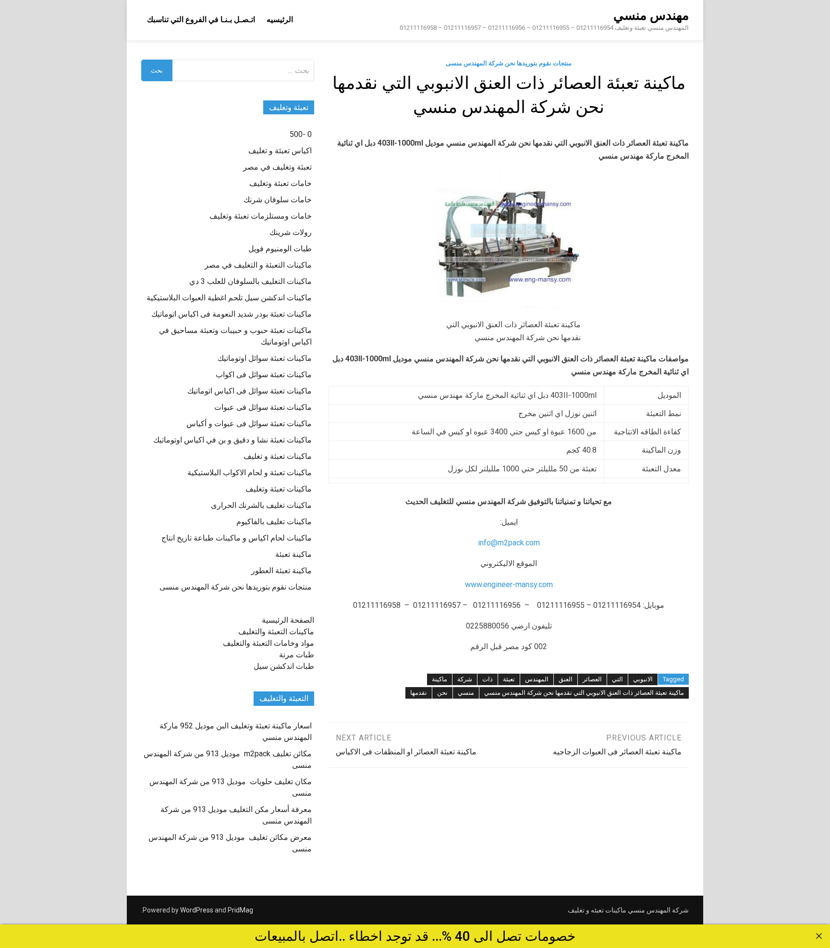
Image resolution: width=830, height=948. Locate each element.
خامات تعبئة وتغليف (280, 183)
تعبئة (509, 679)
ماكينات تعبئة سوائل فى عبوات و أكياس (249, 423)
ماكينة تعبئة (293, 554)
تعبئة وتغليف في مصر (277, 167)
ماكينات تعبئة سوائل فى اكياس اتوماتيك (249, 390)
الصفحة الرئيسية (288, 620)
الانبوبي (643, 679)
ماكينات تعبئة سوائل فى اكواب (264, 374)
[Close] (819, 936)
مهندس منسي (651, 15)
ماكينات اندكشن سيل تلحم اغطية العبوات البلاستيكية (229, 297)
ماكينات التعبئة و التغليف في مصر (258, 265)
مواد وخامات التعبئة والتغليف (268, 643)
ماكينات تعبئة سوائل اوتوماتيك (265, 358)
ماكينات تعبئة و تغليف (278, 456)
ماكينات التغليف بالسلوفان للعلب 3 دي (250, 281)
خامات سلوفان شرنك (278, 199)
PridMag (240, 910)
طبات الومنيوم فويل (280, 248)
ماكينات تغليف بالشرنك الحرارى (261, 505)
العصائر (592, 679)
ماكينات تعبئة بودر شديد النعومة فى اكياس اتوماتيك (231, 314)
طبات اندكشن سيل (284, 666)
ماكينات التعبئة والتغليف (276, 631)
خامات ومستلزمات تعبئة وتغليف (260, 216)
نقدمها (418, 692)
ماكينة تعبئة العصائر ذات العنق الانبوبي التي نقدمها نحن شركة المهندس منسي (584, 692)
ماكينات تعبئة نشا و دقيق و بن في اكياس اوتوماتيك (232, 439)
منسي (466, 692)
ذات (487, 679)
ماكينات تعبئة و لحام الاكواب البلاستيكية (249, 472)
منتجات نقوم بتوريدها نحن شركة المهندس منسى (509, 63)
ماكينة (439, 679)
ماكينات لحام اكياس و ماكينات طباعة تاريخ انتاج (236, 537)
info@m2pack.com (509, 542)
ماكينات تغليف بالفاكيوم (274, 521)
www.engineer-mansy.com (509, 584)
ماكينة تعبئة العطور (281, 570)
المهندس (537, 679)
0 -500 (301, 134)
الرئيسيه (280, 19)
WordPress (196, 910)
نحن (442, 692)
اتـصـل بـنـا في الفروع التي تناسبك (201, 19)
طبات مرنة (296, 654)
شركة (464, 679)
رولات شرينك (290, 232)
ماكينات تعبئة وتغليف (278, 488)
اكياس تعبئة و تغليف (280, 150)
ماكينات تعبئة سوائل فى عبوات (263, 407)
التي (617, 679)
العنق (566, 679)
